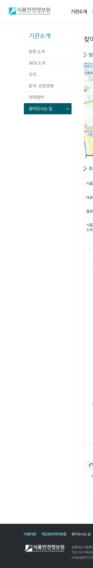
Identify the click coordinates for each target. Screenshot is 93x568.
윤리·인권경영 (41, 86)
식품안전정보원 (28, 12)
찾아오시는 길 (40, 108)
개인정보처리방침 (53, 534)
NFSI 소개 (37, 63)
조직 (32, 74)
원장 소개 (37, 51)
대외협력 (36, 97)
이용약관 (30, 534)
